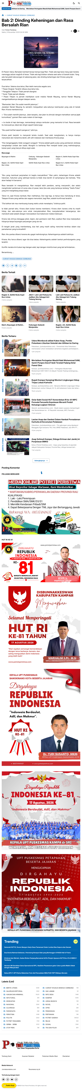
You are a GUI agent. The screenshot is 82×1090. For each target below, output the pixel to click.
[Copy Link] (24, 265)
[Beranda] (3, 15)
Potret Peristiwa (30, 1085)
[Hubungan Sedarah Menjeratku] (41, 314)
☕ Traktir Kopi (9, 1085)
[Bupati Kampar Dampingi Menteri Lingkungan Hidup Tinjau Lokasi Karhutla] (17, 387)
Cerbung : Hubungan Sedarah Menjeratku (39, 158)
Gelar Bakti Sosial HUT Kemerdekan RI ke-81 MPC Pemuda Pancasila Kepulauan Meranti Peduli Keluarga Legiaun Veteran (54, 402)
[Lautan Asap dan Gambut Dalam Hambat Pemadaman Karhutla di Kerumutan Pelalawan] (17, 426)
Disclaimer (66, 1056)
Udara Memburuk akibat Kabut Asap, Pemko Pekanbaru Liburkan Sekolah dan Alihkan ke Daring (55, 342)
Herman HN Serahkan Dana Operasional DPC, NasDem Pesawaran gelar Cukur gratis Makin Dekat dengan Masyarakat (39, 966)
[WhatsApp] (20, 265)
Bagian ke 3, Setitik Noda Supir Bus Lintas (67, 164)
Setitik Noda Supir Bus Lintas (39, 163)
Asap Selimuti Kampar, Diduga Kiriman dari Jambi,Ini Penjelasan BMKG (56, 440)
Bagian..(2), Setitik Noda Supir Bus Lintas (12, 164)
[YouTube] (12, 1079)
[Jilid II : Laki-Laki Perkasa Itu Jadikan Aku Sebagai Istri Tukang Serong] (41, 284)
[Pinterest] (16, 265)
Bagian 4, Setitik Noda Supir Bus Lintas (67, 158)
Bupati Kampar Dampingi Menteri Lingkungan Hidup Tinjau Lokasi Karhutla (55, 381)
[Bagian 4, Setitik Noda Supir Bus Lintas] (14, 284)
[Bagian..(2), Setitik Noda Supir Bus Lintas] (68, 314)
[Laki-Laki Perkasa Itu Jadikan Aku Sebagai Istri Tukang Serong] (68, 284)
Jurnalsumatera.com (9, 1069)
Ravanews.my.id (34, 1069)
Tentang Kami (6, 1056)
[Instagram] (7, 1079)
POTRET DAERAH (3, 406)
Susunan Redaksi (28, 1056)
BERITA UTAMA (3, 346)
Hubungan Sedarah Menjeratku (37, 326)
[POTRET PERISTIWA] (21, 1045)
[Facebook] (3, 265)
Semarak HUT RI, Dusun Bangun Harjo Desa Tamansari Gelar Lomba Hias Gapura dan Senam (37, 947)
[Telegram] (12, 265)
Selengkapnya (39, 460)
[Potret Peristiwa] (19, 3)
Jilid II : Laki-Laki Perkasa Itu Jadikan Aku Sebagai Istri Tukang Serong (40, 297)
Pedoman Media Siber (50, 1056)
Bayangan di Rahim (8, 156)
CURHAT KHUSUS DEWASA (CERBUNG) (17, 259)
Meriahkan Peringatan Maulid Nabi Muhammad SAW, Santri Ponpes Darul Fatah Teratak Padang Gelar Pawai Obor (56, 363)
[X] (7, 265)
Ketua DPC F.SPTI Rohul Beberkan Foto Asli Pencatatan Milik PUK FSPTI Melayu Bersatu (35, 973)
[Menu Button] (3, 3)
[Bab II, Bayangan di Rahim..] (14, 314)
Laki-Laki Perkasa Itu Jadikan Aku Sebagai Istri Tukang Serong (68, 297)
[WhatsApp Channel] (16, 1079)
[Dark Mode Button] (74, 3)
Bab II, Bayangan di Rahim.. (13, 325)
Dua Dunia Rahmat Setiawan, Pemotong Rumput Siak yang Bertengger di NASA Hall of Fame (37, 953)
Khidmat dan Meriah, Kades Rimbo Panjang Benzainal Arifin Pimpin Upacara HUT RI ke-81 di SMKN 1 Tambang (40, 959)
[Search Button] (79, 3)
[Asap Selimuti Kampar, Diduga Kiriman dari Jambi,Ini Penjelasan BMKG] (17, 446)
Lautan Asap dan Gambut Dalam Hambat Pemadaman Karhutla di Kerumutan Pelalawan (56, 420)
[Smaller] (71, 31)
